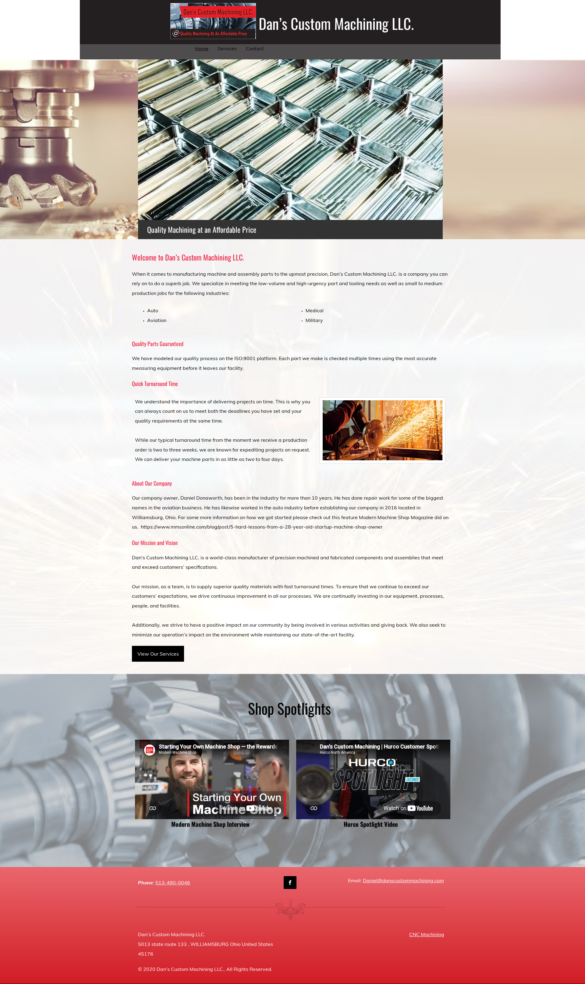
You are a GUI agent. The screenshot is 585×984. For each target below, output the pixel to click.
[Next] (434, 149)
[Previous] (146, 149)
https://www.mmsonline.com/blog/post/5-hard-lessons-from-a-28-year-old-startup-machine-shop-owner (262, 527)
